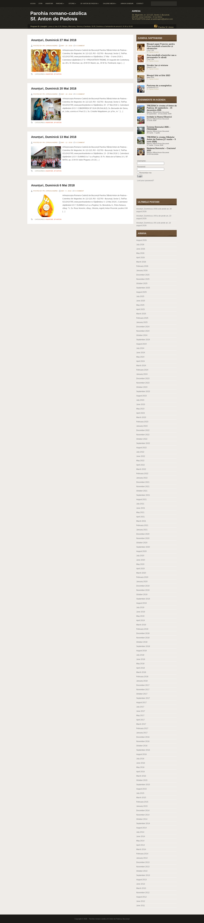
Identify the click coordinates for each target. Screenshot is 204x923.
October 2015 (141, 780)
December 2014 (142, 810)
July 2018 (140, 655)
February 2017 (142, 728)
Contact (139, 3)
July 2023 (140, 400)
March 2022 (141, 469)
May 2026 (140, 253)
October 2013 (141, 871)
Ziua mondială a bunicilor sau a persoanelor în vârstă (161, 56)
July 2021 (140, 504)
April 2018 (140, 668)
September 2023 (143, 391)
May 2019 (140, 616)
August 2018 (141, 651)
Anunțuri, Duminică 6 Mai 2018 (53, 185)
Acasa (33, 3)
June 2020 (140, 560)
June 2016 (140, 763)
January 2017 (142, 733)
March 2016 (141, 776)
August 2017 (141, 702)
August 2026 (141, 240)
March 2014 (141, 849)
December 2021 (142, 482)
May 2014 (140, 841)
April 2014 (140, 845)
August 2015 (141, 789)
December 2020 (142, 534)
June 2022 (140, 456)
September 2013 (143, 875)
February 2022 (142, 474)
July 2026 (140, 245)
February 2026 (142, 266)
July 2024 (140, 348)
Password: (141, 167)
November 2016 (142, 741)
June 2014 (140, 836)
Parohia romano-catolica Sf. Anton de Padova (58, 16)
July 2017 (140, 707)
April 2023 (140, 413)
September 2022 (143, 443)
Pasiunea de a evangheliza (159, 85)
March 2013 (141, 888)
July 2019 (140, 607)
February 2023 (142, 422)
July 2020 (140, 556)
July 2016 (140, 759)
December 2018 (142, 633)
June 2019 (140, 612)
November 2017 (142, 690)
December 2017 (142, 685)
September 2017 (143, 698)
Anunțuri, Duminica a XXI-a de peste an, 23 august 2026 (153, 217)
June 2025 (140, 301)
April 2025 (140, 309)
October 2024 (141, 335)
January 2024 (142, 374)
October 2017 (141, 694)
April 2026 (140, 258)
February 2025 (142, 318)
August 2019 (141, 603)
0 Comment (80, 45)
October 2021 (141, 491)
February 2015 (142, 802)
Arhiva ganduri (127, 3)
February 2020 (142, 577)
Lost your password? (145, 181)
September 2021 (143, 495)
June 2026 (140, 249)
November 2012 (142, 893)
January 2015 (142, 806)
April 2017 (140, 720)
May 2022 (140, 461)
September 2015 (143, 785)
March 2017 (141, 724)
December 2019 (142, 586)
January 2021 (142, 530)
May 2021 (140, 512)
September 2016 (143, 750)
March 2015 (141, 798)
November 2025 (142, 279)
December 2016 (142, 737)
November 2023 (142, 383)
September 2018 (143, 646)
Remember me (145, 173)
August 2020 (141, 551)
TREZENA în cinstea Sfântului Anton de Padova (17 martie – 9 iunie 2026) (161, 139)
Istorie (72, 3)
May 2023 (140, 409)
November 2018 (142, 638)
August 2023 (141, 396)
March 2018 (141, 672)
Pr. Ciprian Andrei (153, 52)
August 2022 (141, 448)
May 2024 (140, 357)
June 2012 (140, 901)
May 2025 (140, 305)
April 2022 (140, 465)
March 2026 (141, 262)
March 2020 (141, 573)
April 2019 (140, 620)
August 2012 (141, 897)
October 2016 (141, 746)
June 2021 (140, 508)
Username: (141, 161)
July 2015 (140, 793)
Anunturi (49, 3)
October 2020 (141, 543)
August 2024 (141, 344)
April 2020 (140, 569)
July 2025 (140, 296)
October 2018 (141, 642)
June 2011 (140, 906)
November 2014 (142, 815)
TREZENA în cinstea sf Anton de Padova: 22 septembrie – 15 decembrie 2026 (162, 108)
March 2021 (141, 521)
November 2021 (142, 486)
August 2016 (141, 754)
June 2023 (140, 404)
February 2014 (142, 854)
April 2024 (140, 361)
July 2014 (140, 832)
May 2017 (140, 715)
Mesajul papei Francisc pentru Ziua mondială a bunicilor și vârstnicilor (161, 46)
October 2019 (141, 594)
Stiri (40, 3)
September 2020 (143, 547)
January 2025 (142, 322)
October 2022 (141, 439)
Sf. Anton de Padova (89, 3)
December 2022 (142, 430)
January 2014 (142, 858)
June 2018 (140, 659)
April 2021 (140, 517)
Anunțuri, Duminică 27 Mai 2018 (53, 40)
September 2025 (143, 288)
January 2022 (142, 478)
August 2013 (141, 880)
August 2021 (141, 499)
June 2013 (140, 884)
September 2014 (143, 823)
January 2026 (142, 270)
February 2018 (142, 677)
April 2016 (140, 772)
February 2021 (142, 525)
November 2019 (142, 590)
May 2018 (140, 664)
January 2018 (142, 681)
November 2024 (142, 331)
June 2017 (140, 711)
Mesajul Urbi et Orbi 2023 (158, 75)
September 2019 (143, 599)
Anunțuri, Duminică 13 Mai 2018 (53, 137)
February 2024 (142, 370)
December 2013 (142, 862)
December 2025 (142, 275)
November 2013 (142, 867)
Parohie (60, 3)
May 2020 (140, 564)
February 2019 (142, 629)
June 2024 (140, 353)
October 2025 (141, 283)
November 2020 (142, 538)
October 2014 (141, 819)
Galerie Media (109, 3)
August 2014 (141, 828)
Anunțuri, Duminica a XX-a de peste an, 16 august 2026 (153, 224)
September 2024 (143, 340)
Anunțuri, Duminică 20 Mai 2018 (53, 88)
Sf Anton (57, 74)
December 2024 (142, 327)
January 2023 (142, 426)
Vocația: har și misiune (157, 65)
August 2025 (141, 292)
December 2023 (142, 378)
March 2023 (141, 417)
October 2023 (141, 387)
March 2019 (141, 625)
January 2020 (142, 582)
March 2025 (141, 314)
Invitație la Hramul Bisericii (159, 117)
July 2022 (140, 452)
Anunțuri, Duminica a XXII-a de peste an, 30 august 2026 (154, 210)
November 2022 (142, 435)
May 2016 (140, 767)
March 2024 (141, 366)
